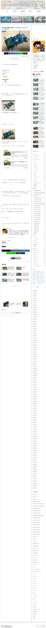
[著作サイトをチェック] (8, 237)
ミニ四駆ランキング (5, 243)
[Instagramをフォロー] (11, 237)
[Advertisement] (16, 293)
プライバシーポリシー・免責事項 (40, 625)
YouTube (35, 68)
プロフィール (36, 63)
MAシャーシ (4, 246)
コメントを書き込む (15, 312)
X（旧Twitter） (36, 65)
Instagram (35, 66)
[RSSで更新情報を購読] (14, 237)
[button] (25, 53)
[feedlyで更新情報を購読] (13, 237)
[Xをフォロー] (10, 237)
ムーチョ (10, 228)
